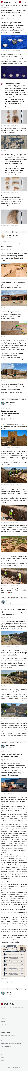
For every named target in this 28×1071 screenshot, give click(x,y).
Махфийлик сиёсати (6, 1038)
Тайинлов (20, 5)
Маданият (24, 399)
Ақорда (15, 5)
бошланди (17, 394)
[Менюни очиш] (25, 2)
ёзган (7, 592)
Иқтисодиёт (4, 1024)
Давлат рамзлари (5, 1040)
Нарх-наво (19, 989)
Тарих (3, 399)
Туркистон (5, 742)
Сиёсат (3, 1018)
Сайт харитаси (5, 1054)
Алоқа (2, 1057)
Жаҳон (2, 1027)
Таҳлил (3, 1021)
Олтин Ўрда (5, 232)
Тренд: (2, 5)
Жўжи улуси (15, 232)
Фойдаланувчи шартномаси (8, 1035)
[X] (13, 18)
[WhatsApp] (5, 18)
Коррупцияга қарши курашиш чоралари (11, 1043)
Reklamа (3, 1060)
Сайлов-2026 (9, 5)
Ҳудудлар (24, 597)
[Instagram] (2, 18)
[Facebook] (10, 18)
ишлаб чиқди (22, 737)
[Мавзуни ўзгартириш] (21, 2)
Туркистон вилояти (13, 399)
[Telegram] (7, 18)
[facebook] (10, 1007)
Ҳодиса (25, 5)
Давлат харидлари (6, 1046)
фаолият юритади (10, 984)
